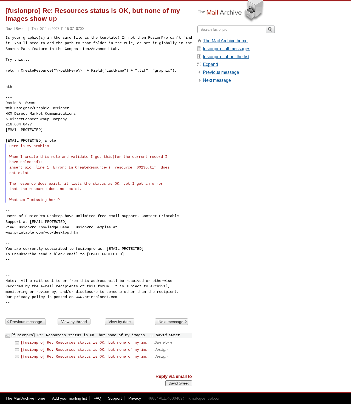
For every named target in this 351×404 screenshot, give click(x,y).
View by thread (74, 321)
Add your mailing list (69, 398)
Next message (170, 321)
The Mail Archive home (225, 40)
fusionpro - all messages (226, 48)
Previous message (26, 321)
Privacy (134, 398)
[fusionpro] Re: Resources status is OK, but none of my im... (86, 342)
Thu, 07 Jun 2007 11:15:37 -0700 (58, 29)
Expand (210, 64)
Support (115, 398)
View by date (120, 321)
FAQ (97, 398)
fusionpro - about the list (226, 56)
